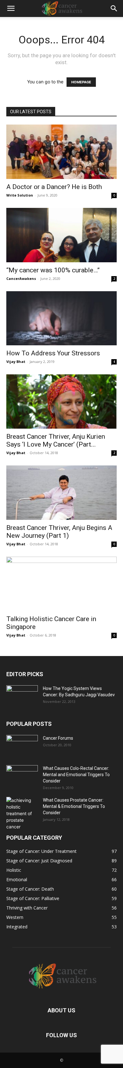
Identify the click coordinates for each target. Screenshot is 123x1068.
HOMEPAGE (81, 82)
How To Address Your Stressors (53, 353)
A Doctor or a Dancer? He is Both (54, 187)
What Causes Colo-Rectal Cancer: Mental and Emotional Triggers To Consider (76, 774)
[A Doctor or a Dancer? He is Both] (61, 152)
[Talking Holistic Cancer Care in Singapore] (61, 584)
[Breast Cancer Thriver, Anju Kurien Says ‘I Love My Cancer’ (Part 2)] (61, 401)
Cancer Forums (58, 738)
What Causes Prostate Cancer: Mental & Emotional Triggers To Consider (74, 806)
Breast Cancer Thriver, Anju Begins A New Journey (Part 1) (59, 531)
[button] (11, 8)
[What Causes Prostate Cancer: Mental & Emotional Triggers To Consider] (22, 813)
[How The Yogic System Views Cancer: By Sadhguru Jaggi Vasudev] (22, 696)
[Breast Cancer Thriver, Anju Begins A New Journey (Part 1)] (61, 492)
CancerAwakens (21, 278)
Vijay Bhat (15, 361)
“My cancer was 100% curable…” (53, 270)
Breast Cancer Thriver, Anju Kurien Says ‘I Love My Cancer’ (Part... (55, 440)
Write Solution (19, 195)
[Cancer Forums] (22, 746)
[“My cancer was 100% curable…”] (61, 235)
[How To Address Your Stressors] (61, 318)
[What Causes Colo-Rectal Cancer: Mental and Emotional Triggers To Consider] (22, 776)
